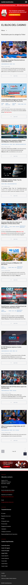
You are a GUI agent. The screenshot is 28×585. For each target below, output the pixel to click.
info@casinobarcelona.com (7, 496)
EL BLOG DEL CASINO (13, 24)
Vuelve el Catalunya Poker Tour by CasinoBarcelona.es (11, 180)
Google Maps (4, 486)
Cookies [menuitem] (3, 573)
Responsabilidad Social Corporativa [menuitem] (9, 534)
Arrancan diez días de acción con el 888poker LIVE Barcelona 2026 (11, 222)
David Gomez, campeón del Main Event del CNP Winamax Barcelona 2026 (13, 306)
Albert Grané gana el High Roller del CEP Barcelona (13, 426)
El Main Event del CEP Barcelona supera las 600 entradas (13, 387)
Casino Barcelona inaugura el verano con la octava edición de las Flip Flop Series (13, 100)
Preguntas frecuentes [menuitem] (6, 526)
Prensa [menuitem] (2, 518)
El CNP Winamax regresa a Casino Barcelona (11, 347)
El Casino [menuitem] (3, 513)
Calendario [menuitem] (3, 529)
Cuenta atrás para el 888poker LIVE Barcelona (11, 263)
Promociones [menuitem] (4, 523)
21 (25, 451)
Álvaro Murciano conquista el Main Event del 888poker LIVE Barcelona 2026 (13, 141)
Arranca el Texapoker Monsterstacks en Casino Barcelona (13, 60)
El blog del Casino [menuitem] (5, 521)
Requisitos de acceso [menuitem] (6, 516)
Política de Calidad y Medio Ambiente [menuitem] (8, 578)
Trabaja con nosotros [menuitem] (6, 531)
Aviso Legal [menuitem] (3, 575)
